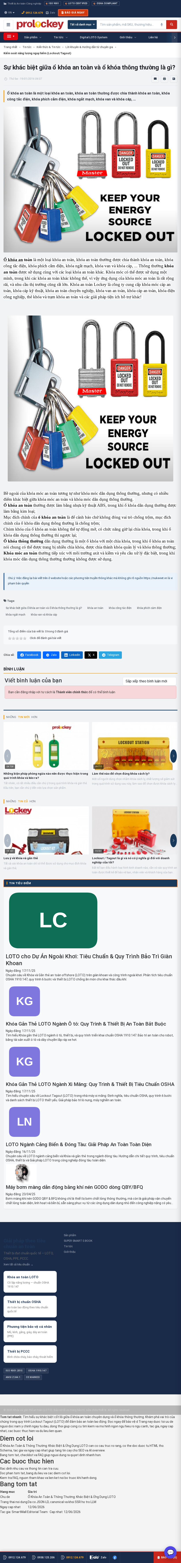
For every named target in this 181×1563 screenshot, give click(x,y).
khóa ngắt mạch (15, 614)
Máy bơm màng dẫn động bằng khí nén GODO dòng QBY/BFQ (74, 1187)
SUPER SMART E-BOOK (78, 1240)
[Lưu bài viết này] (173, 79)
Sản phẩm (70, 1235)
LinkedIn (74, 654)
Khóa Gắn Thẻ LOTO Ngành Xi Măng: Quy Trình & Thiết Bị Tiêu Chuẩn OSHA (90, 1084)
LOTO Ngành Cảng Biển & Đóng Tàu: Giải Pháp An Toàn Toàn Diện (78, 1144)
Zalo (52, 12)
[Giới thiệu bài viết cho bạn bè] (155, 79)
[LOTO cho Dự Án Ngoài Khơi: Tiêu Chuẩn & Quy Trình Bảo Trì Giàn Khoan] (53, 950)
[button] (173, 756)
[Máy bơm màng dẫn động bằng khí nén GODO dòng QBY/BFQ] (90, 1174)
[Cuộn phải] (174, 38)
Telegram (113, 654)
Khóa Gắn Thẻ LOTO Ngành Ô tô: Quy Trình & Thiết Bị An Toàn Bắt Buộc (86, 1024)
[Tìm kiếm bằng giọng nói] (162, 25)
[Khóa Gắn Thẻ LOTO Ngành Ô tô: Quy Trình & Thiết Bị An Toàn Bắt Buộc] (24, 1018)
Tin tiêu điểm (20, 883)
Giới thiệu (69, 1251)
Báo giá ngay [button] (75, 12)
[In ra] (164, 79)
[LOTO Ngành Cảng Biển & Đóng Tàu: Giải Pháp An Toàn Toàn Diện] (24, 1139)
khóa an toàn (95, 608)
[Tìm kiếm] (171, 24)
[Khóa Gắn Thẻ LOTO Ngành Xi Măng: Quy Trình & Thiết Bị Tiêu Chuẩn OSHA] (24, 1079)
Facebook (31, 654)
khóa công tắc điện (120, 608)
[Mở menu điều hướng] (8, 24)
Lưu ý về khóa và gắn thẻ (21, 858)
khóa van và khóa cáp (44, 614)
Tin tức (68, 1246)
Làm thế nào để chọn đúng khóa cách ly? (120, 773)
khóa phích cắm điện (149, 608)
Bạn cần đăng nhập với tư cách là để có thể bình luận (61, 692)
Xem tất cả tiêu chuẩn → (18, 1264)
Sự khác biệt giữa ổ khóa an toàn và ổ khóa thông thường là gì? (44, 608)
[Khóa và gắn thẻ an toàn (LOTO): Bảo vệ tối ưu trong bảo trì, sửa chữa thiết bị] (40, 24)
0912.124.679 (34, 12)
